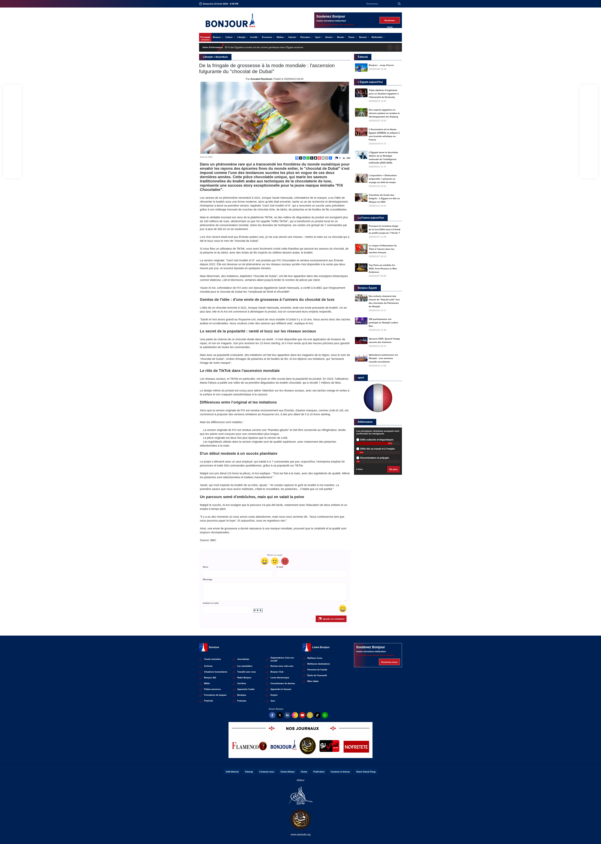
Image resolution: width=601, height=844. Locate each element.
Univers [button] (329, 37)
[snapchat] (310, 715)
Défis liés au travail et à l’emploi (377, 449)
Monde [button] (340, 37)
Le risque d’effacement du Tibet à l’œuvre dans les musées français (383, 249)
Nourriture (222, 57)
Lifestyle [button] (241, 37)
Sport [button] (318, 37)
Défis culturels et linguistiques (376, 440)
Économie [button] (267, 37)
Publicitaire (318, 772)
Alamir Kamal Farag (365, 772)
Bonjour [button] (217, 37)
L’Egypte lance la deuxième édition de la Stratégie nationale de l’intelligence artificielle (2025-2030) (383, 157)
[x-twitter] (280, 715)
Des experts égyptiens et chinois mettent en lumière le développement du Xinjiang (384, 113)
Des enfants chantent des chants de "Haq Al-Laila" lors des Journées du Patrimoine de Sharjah (384, 301)
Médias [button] (280, 37)
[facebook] (272, 715)
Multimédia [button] (377, 37)
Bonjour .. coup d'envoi (381, 65)
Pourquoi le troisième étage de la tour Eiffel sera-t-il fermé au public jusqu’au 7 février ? (384, 229)
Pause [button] (351, 37)
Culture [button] (229, 37)
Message (207, 579)
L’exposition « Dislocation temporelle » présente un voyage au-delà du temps (383, 179)
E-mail (280, 567)
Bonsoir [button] (363, 37)
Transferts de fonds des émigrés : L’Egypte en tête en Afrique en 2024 (384, 198)
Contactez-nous (266, 772)
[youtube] (302, 715)
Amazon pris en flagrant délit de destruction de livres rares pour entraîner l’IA (263, 47)
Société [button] (254, 37)
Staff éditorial (232, 772)
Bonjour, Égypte (367, 288)
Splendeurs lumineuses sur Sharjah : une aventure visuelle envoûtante (383, 358)
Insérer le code (211, 603)
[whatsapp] (325, 715)
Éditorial (363, 57)
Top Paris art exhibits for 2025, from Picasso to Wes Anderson (383, 268)
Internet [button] (292, 37)
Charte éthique (287, 772)
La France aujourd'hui (371, 217)
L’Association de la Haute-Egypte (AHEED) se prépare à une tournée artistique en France (384, 134)
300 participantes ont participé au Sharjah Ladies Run (383, 322)
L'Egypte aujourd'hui (370, 82)
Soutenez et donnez (340, 772)
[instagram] (295, 715)
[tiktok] (317, 715)
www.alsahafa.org (301, 834)
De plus (393, 469)
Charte (304, 772)
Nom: (205, 567)
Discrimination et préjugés (374, 458)
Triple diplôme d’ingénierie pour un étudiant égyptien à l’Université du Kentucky (384, 93)
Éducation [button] (305, 37)
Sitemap (249, 772)
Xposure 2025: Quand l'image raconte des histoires (384, 340)
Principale (205, 37)
